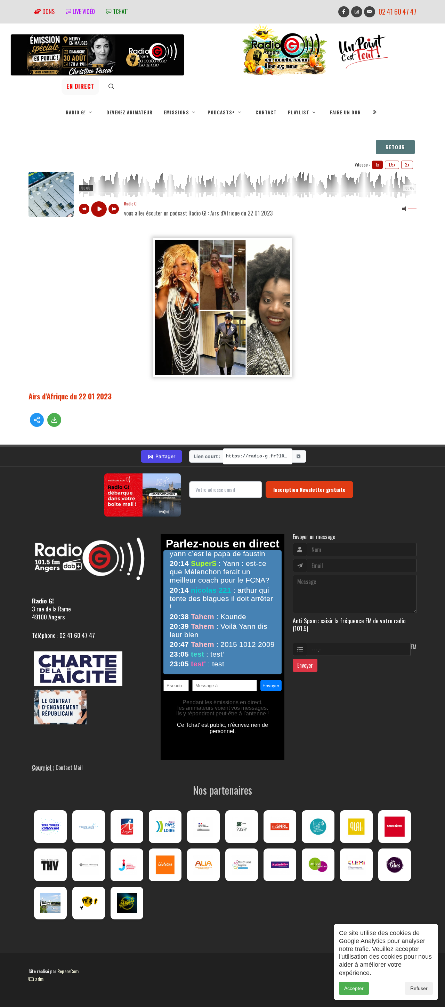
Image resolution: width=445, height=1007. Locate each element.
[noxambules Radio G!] (280, 865)
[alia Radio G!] (203, 865)
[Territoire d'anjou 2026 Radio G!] (50, 826)
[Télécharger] (54, 420)
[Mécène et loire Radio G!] (88, 826)
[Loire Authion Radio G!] (50, 903)
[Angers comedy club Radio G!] (127, 903)
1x (377, 164)
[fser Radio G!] (241, 826)
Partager (161, 456)
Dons (48, 11)
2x (407, 164)
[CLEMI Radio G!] (356, 865)
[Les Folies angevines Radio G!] (394, 865)
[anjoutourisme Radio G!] (318, 865)
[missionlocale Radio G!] (241, 865)
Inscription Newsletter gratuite (309, 489)
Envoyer (305, 665)
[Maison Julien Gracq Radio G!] (88, 865)
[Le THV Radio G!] (50, 865)
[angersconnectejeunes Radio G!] (127, 865)
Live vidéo (83, 11)
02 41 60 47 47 (397, 12)
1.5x (392, 164)
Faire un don (345, 112)
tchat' (120, 11)
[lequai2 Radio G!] (356, 826)
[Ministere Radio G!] (203, 826)
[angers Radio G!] (127, 826)
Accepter (354, 988)
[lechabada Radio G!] (394, 826)
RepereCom (68, 971)
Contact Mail (69, 767)
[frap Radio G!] (318, 826)
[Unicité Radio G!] (165, 865)
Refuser (419, 988)
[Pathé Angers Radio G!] (88, 903)
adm (38, 979)
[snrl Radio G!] (280, 826)
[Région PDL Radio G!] (165, 826)
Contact (266, 112)
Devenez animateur (129, 112)
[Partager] (37, 420)
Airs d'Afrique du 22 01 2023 (70, 396)
